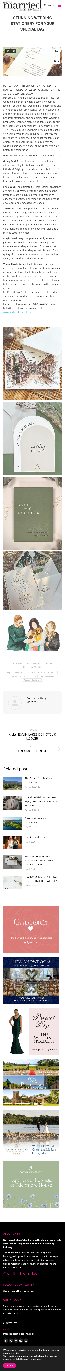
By (42, 663)
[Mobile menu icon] (59, 5)
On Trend (10, 51)
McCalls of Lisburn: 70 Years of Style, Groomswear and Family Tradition (42, 801)
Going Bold (30, 672)
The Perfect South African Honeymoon (39, 780)
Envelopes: (18, 672)
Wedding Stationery (32, 680)
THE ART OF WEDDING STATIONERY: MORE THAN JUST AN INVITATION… (42, 860)
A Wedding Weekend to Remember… (38, 820)
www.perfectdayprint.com (17, 312)
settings (37, 1359)
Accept (9, 1365)
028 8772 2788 (10, 1323)
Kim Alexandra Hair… (36, 837)
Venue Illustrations (46, 676)
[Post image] (12, 783)
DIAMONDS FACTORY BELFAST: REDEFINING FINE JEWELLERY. (42, 878)
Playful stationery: (18, 676)
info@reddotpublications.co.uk (18, 1333)
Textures (32, 676)
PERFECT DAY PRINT (47, 672)
